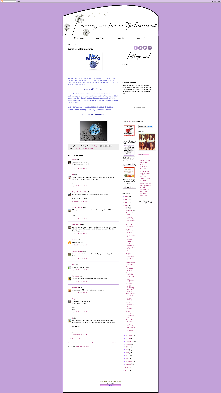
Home (93, 343)
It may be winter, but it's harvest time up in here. (130, 257)
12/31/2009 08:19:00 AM (80, 168)
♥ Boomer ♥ (75, 287)
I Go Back (143, 181)
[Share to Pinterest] (111, 146)
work (91, 148)
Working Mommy (77, 207)
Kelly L (74, 299)
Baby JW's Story (145, 174)
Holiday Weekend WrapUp (129, 231)
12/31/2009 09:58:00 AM (80, 233)
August (128, 344)
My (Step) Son (144, 171)
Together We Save (77, 251)
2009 (126, 208)
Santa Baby (129, 283)
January (128, 364)
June (127, 350)
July (127, 347)
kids (74, 148)
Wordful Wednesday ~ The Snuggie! (130, 326)
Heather (74, 159)
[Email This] (104, 146)
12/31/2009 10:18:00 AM (80, 245)
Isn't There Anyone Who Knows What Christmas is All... (130, 247)
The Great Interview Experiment (130, 274)
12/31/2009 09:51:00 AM (80, 218)
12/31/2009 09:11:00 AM (80, 186)
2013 (126, 196)
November (129, 335)
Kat (73, 175)
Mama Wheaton (76, 224)
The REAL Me (144, 162)
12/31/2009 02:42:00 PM (79, 258)
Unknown (75, 240)
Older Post (115, 343)
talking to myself (85, 148)
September (129, 341)
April (128, 355)
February (129, 361)
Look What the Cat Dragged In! (130, 315)
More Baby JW (144, 176)
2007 (126, 370)
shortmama (75, 276)
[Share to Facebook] (109, 146)
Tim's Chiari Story (145, 169)
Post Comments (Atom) (83, 346)
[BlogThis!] (106, 146)
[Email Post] (101, 146)
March (128, 358)
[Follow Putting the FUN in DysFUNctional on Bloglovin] (145, 127)
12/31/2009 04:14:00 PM (79, 270)
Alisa (73, 264)
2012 (126, 199)
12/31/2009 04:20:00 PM (79, 281)
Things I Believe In (145, 183)
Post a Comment (75, 339)
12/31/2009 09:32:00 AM (80, 201)
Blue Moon (87, 78)
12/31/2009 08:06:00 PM (79, 292)
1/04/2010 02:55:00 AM (79, 335)
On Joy (128, 311)
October (128, 338)
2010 (126, 205)
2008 (126, 367)
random (78, 148)
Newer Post (71, 343)
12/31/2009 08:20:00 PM (79, 312)
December (129, 210)
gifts (130, 121)
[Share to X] (107, 146)
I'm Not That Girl (145, 160)
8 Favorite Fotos (145, 178)
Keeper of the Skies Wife (79, 192)
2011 (126, 202)
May (127, 353)
